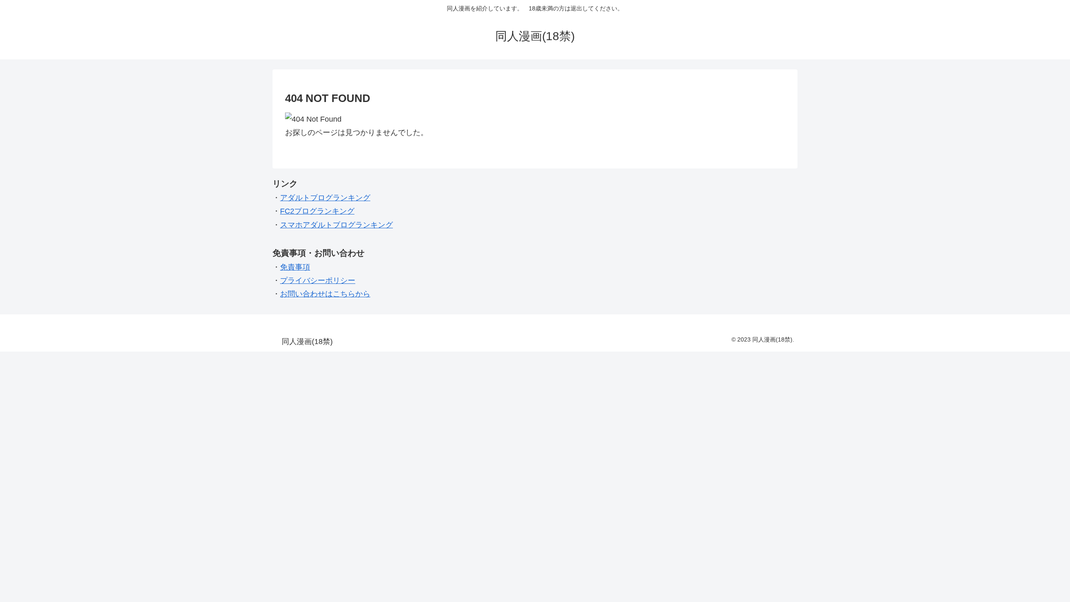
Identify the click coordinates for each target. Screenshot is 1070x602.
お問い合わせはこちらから (325, 294)
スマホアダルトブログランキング (336, 225)
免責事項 (295, 267)
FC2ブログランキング (317, 211)
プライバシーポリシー (317, 280)
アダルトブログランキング (325, 198)
